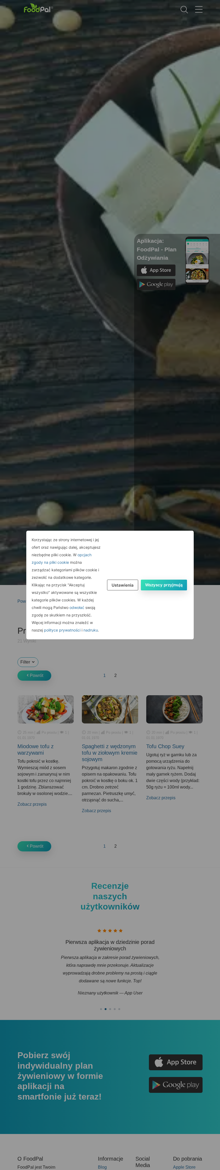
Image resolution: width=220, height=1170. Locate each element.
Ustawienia (123, 585)
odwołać (76, 607)
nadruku (90, 630)
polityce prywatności (62, 630)
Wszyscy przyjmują (164, 584)
